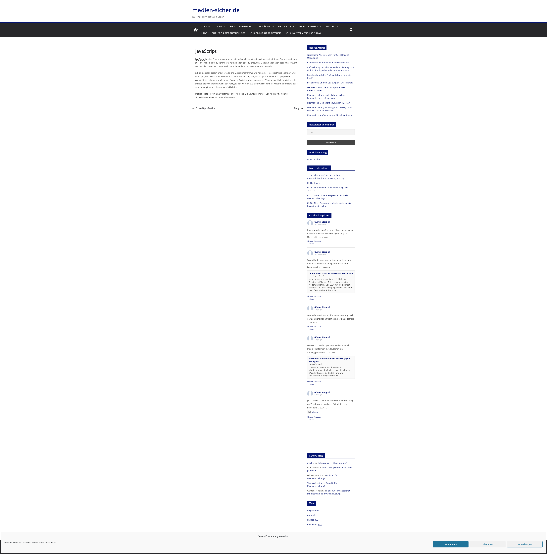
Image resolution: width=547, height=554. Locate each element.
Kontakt (330, 26)
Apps (232, 26)
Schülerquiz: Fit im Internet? (265, 33)
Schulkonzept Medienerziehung (303, 33)
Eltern (218, 26)
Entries (312, 519)
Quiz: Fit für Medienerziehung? (228, 33)
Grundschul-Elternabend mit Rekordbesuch (328, 62)
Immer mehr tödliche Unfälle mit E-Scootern (331, 273)
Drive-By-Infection (206, 108)
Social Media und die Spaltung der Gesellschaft (330, 82)
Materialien (284, 26)
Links (204, 33)
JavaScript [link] (200, 59)
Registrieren (313, 510)
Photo (315, 412)
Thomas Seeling (314, 483)
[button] (223, 26)
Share (312, 244)
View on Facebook (314, 241)
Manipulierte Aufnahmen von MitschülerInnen (329, 115)
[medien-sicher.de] (195, 29)
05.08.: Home (313, 183)
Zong (297, 108)
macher (311, 463)
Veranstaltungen (308, 26)
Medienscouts (247, 26)
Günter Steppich (322, 221)
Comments (314, 524)
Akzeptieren (451, 544)
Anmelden (312, 515)
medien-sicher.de (216, 10)
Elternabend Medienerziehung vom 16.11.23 (328, 102)
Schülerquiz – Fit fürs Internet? (332, 463)
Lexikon (205, 26)
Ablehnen (488, 544)
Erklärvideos (266, 26)
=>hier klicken (314, 159)
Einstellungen (525, 544)
